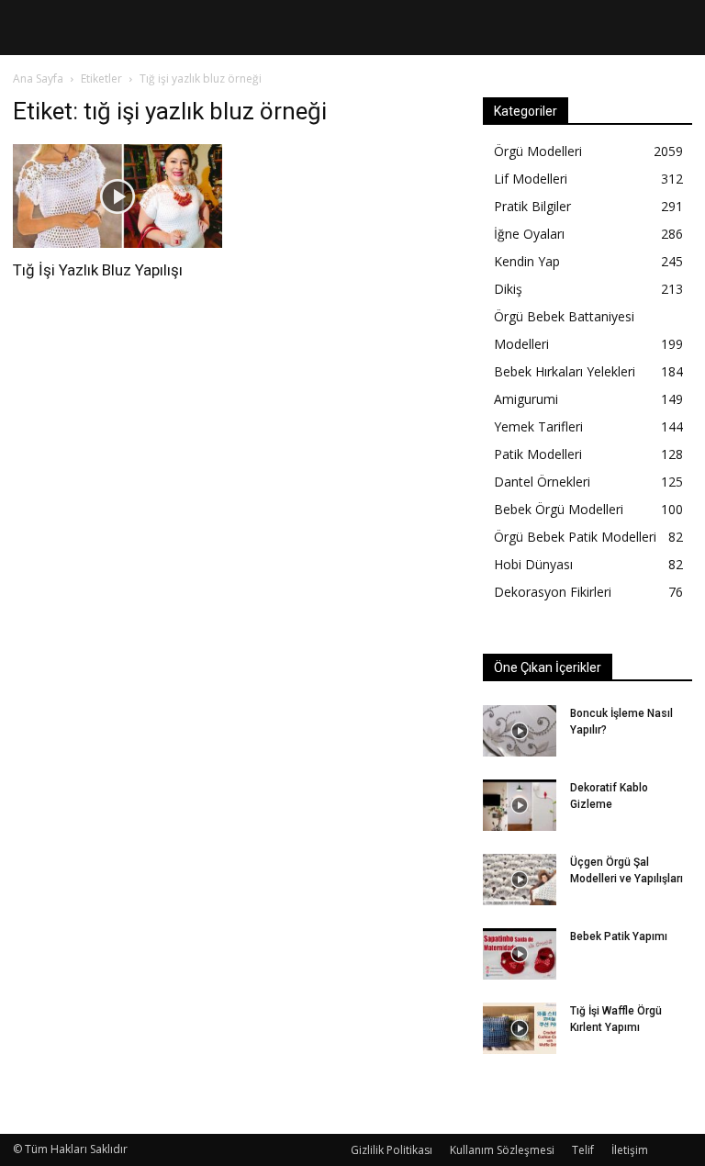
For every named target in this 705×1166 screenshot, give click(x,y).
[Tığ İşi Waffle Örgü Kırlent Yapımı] (519, 1028)
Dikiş (508, 288)
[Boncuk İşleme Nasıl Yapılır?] (519, 731)
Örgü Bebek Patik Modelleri (575, 536)
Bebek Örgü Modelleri (558, 509)
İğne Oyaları (529, 233)
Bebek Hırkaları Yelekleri (564, 371)
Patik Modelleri (538, 454)
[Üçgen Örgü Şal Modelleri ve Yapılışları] (519, 879)
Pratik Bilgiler (532, 206)
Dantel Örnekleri (542, 481)
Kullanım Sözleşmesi (502, 1150)
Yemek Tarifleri (538, 426)
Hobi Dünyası (533, 564)
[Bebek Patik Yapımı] (519, 954)
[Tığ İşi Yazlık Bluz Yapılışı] (117, 196)
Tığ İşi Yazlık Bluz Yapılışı (98, 270)
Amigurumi (526, 399)
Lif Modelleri (530, 178)
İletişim (629, 1150)
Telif (583, 1150)
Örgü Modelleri (538, 151)
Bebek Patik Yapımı (618, 936)
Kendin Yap (527, 261)
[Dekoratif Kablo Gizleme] (519, 805)
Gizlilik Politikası (391, 1150)
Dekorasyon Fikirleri (552, 591)
